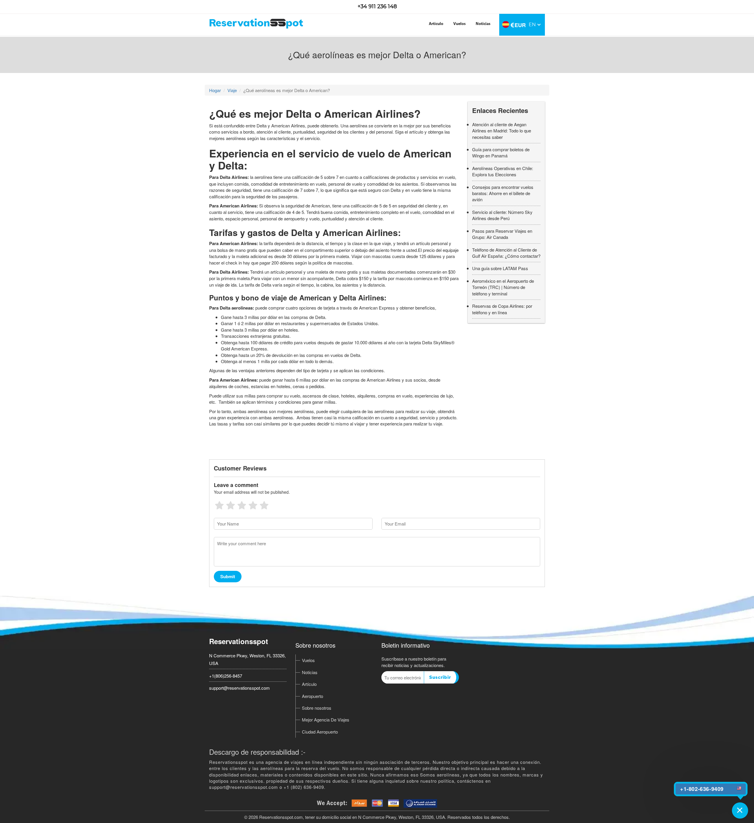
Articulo (436, 24)
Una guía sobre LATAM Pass (500, 268)
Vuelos (459, 24)
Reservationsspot (238, 641)
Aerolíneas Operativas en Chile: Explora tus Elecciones (502, 171)
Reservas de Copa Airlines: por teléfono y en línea (502, 309)
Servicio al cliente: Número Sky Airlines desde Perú (502, 215)
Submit (227, 576)
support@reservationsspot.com (239, 688)
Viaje (232, 90)
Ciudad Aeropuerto (320, 732)
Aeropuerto (312, 696)
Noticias (483, 24)
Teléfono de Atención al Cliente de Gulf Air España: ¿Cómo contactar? (506, 253)
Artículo (309, 684)
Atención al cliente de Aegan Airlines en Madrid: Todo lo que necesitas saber (501, 130)
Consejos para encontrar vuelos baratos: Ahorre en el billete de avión (502, 193)
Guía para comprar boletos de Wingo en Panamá (501, 152)
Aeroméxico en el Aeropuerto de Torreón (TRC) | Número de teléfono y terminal (503, 287)
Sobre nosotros (316, 708)
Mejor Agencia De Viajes (325, 719)
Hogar (215, 90)
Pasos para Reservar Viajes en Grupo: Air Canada (502, 234)
